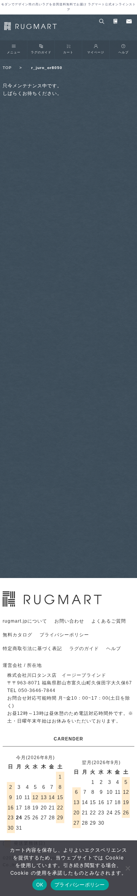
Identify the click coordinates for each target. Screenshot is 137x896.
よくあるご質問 (108, 621)
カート (68, 52)
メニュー (14, 52)
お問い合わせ (69, 621)
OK (39, 885)
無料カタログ (17, 634)
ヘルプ (123, 52)
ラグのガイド (41, 52)
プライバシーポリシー (64, 634)
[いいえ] (127, 868)
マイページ (95, 52)
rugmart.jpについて (25, 621)
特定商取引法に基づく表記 (32, 648)
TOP (12, 68)
